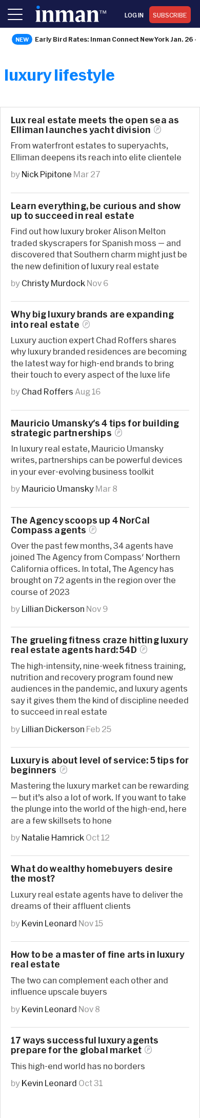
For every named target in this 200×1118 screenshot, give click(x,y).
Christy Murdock (53, 283)
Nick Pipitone (47, 174)
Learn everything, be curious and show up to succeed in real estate (96, 210)
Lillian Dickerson (53, 608)
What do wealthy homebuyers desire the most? (92, 873)
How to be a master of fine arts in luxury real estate (97, 959)
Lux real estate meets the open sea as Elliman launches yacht (95, 125)
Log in (134, 14)
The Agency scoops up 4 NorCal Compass (80, 525)
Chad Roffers (47, 391)
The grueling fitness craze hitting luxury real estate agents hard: (99, 645)
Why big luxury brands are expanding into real (92, 319)
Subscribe (170, 14)
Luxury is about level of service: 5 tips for (100, 765)
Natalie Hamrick (53, 837)
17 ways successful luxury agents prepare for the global (84, 1045)
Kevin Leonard (49, 923)
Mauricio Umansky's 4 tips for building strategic (95, 428)
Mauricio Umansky (58, 488)
